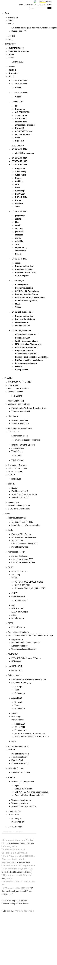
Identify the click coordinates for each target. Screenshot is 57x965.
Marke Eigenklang (16, 401)
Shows (18, 178)
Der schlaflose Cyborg (15, 869)
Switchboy (15, 575)
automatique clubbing (25, 125)
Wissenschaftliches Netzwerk (23, 649)
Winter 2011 (20, 727)
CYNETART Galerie (23, 131)
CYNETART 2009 (19, 259)
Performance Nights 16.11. (27, 354)
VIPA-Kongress (22, 276)
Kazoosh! (19, 128)
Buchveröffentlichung (25, 319)
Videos (18, 88)
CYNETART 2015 (19, 149)
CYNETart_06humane (21, 330)
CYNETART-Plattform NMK (19, 382)
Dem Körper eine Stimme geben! (25, 643)
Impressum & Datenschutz (30, 5)
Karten (18, 200)
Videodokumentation (20, 423)
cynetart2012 (20, 911)
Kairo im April (17, 760)
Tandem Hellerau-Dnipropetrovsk (29, 795)
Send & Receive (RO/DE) (26, 301)
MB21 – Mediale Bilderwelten (28, 344)
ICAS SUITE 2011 (22, 585)
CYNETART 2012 (19, 164)
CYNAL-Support (15, 827)
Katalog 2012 (10, 846)
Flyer (17, 786)
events (14, 578)
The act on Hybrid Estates (17, 875)
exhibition (19, 241)
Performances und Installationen (29, 297)
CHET (14, 593)
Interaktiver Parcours (20, 754)
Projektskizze (17, 639)
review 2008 (16, 670)
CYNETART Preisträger (19, 51)
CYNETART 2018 (19, 80)
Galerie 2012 (17, 62)
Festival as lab (21, 600)
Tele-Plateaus (17, 541)
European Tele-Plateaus (26, 272)
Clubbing (19, 181)
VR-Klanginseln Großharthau (20, 428)
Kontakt (11, 36)
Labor (10, 20)
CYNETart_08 (18, 281)
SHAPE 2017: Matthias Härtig (24, 494)
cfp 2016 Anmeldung (24, 153)
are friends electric (19, 556)
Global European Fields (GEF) (24, 544)
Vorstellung (13, 17)
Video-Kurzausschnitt (20, 411)
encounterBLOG (22, 326)
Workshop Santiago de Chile (23, 806)
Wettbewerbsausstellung (26, 341)
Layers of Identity (15, 392)
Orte (17, 184)
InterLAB (12, 750)
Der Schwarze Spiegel (17, 468)
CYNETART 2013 (19, 161)
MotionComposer (23, 134)
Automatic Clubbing (24, 269)
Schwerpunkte (21, 285)
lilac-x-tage (16, 479)
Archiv (12, 76)
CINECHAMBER (22, 112)
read (31, 911)
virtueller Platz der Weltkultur (23, 537)
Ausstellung (20, 172)
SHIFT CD (19, 141)
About (11, 54)
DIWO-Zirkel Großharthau (19, 509)
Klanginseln (13, 416)
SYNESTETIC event (23, 789)
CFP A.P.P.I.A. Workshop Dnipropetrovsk (32, 792)
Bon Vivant (20, 194)
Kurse (10, 39)
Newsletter (13, 73)
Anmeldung (20, 693)
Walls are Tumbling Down (19, 404)
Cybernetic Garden (19, 436)
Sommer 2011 (21, 730)
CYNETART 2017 (19, 84)
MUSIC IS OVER (15, 471)
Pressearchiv (13, 814)
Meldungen (16, 819)
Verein (11, 24)
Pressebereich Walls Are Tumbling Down (29, 408)
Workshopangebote (19, 420)
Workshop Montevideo (21, 800)
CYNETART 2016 (19, 93)
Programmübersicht (24, 266)
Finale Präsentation (19, 763)
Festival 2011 (18, 102)
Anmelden (47, 5)
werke (18, 238)
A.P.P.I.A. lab (20, 119)
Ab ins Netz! (16, 698)
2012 (9, 911)
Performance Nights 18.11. (27, 335)
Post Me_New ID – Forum (26, 294)
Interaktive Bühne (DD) (21, 682)
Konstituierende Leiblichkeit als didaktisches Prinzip (30, 635)
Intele (10, 530)
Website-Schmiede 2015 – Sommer (30, 733)
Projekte (8, 378)
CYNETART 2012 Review (16, 888)
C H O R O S (13, 432)
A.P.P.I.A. (11, 777)
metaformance (17, 448)
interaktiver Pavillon (19, 547)
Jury (17, 244)
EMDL (10, 623)
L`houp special (21, 370)
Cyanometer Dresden (17, 465)
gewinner (19, 232)
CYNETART (10, 44)
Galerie (12, 58)
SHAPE (11, 484)
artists (18, 219)
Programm (20, 109)
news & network (18, 596)
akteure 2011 (21, 122)
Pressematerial (17, 822)
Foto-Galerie (16, 396)
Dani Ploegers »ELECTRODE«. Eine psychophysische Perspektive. (18, 859)
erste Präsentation (19, 757)
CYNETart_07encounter (22, 312)
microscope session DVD (22, 559)
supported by (21, 247)
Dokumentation (18, 720)
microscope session (16, 552)
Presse (12, 67)
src (9, 878)
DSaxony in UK (14, 811)
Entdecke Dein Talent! (20, 772)
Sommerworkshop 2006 (18, 632)
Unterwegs (16, 717)
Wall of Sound (17, 609)
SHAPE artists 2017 (19, 497)
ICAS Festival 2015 (19, 491)
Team (17, 207)
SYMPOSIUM (21, 115)
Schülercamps (14, 675)
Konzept (18, 687)
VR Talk (18, 455)
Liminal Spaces (18, 627)
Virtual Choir (16, 451)
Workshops (20, 191)
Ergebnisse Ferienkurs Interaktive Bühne (28, 679)
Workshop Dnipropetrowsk (22, 781)
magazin (19, 235)
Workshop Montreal (19, 803)
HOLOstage (16, 661)
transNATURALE (15, 666)
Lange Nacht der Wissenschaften (25, 525)
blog (17, 222)
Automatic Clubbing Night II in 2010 (30, 588)
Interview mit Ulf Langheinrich (19, 866)
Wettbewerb (20, 175)
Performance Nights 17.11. (27, 347)
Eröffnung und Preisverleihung (29, 360)
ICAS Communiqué (19, 612)
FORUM (18, 366)
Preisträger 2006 (22, 338)
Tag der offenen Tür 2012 (22, 522)
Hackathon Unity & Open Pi (23, 445)
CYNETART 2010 (19, 212)
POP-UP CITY (21, 197)
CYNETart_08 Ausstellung (27, 291)
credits (18, 225)
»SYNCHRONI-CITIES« (18, 746)
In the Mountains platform (19, 506)
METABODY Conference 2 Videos (26, 658)
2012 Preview (18, 146)
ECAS (10, 567)
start (13, 605)
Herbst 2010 (20, 724)
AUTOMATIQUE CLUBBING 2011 (29, 582)
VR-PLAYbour (17, 460)
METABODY (13, 654)
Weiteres (19, 203)
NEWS (14, 488)
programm (20, 216)
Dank (17, 138)
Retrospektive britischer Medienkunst (32, 357)
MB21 (17, 304)
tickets (18, 254)
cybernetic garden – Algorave (27, 440)
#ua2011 (19, 228)
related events (21, 322)
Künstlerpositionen (19, 646)
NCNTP (11, 475)
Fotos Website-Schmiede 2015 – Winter (32, 737)
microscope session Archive (23, 562)
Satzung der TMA (18, 31)
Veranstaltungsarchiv (17, 518)
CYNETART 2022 (16, 48)
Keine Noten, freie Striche (19, 388)
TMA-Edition (13, 502)
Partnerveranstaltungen (26, 363)
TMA (7, 13)
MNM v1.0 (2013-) (19, 571)
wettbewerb (20, 251)
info (17, 106)
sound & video (17, 618)
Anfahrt (14, 713)
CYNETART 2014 (19, 158)
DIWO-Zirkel (13, 385)
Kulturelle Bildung (15, 768)
